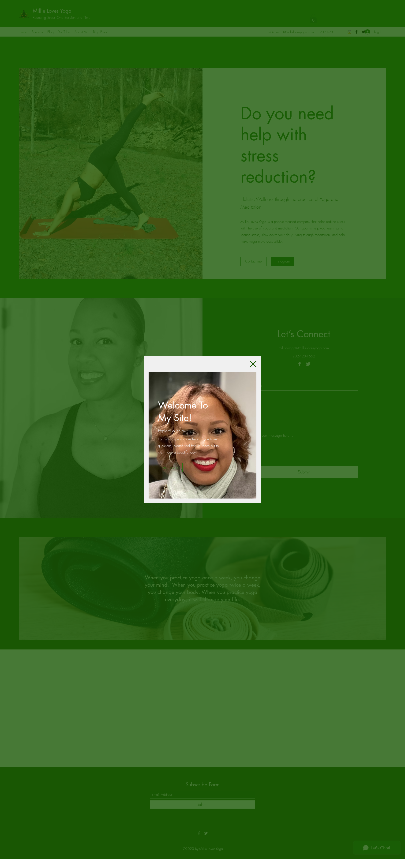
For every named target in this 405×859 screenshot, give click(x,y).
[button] (253, 364)
